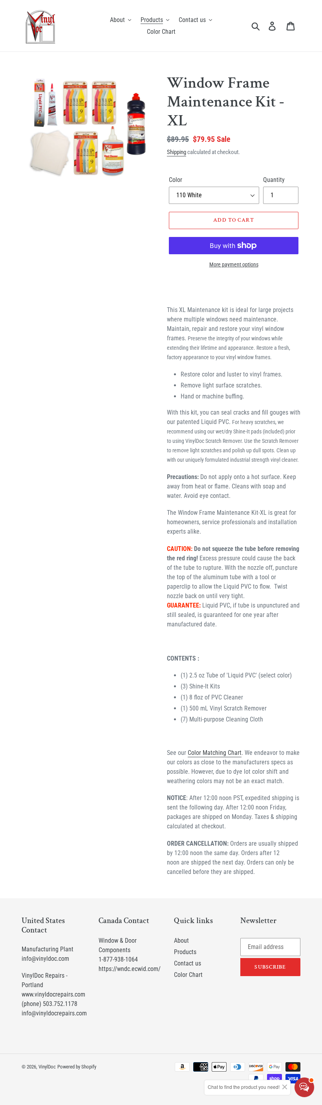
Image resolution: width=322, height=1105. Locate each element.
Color (175, 180)
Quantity (274, 180)
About (181, 940)
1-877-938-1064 (118, 959)
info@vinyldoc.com (45, 958)
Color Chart (188, 974)
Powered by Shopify (76, 1067)
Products (185, 952)
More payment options (233, 264)
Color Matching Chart (215, 752)
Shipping (176, 152)
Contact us (187, 963)
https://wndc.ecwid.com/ (130, 969)
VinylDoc (47, 1067)
